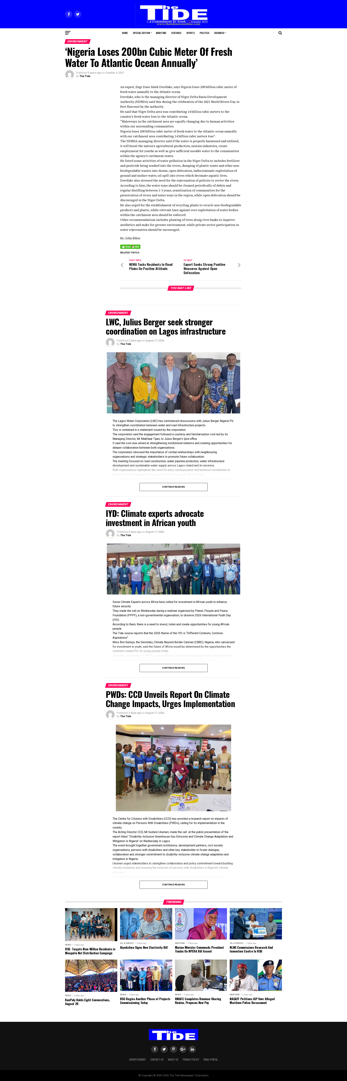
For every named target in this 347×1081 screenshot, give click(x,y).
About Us (173, 1059)
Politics (204, 33)
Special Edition (141, 33)
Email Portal (211, 1059)
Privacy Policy (191, 1059)
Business (219, 33)
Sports (190, 33)
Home (125, 33)
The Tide (85, 76)
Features (176, 33)
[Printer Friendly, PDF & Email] (130, 246)
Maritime (161, 33)
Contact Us (157, 1059)
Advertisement (137, 1059)
